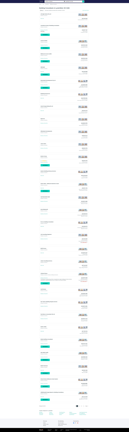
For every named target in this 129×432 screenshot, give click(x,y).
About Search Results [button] (86, 10)
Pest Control (51, 414)
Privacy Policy (56, 430)
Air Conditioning (82, 413)
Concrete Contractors (72, 413)
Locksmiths (41, 414)
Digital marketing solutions (62, 424)
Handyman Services (82, 414)
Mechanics (51, 413)
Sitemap (44, 425)
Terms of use (61, 430)
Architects (49, 274)
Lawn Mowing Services (83, 412)
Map (42, 10)
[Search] (83, 1)
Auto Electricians (62, 412)
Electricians (41, 413)
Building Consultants (44, 15)
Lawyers (50, 412)
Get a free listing (61, 422)
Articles (44, 422)
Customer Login (45, 424)
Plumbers (40, 412)
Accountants (61, 413)
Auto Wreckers (71, 414)
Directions (42, 45)
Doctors (60, 414)
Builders (70, 412)
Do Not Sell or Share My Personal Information (71, 430)
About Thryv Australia (50, 430)
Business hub (60, 425)
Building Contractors (54, 274)
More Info (42, 18)
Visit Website (45, 34)
